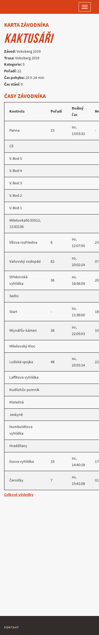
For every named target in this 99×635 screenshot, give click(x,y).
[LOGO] (22, 7)
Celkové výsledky (18, 494)
